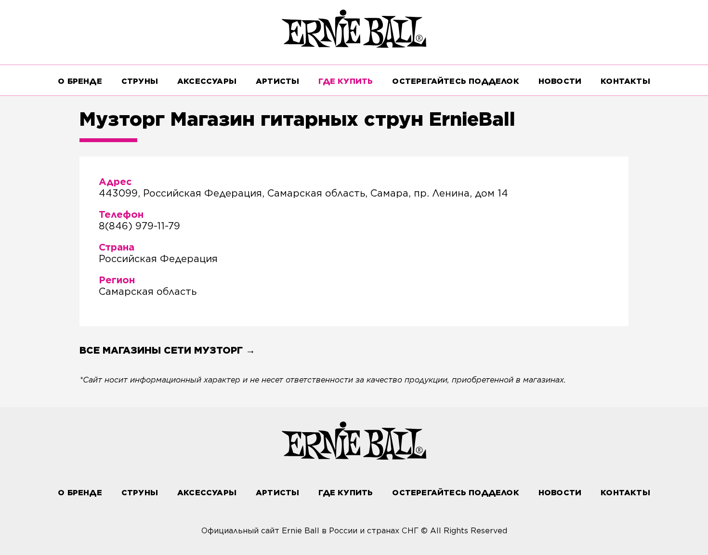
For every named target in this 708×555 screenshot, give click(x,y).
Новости (559, 81)
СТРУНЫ (139, 81)
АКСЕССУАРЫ (206, 81)
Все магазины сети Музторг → (167, 350)
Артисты (277, 81)
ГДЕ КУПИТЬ (345, 81)
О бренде (80, 81)
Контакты (625, 81)
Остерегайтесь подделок (455, 81)
